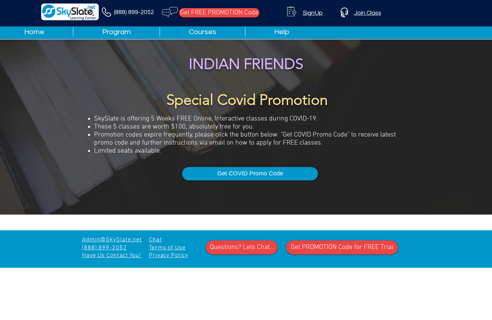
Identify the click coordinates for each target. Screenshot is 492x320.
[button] (281, 31)
